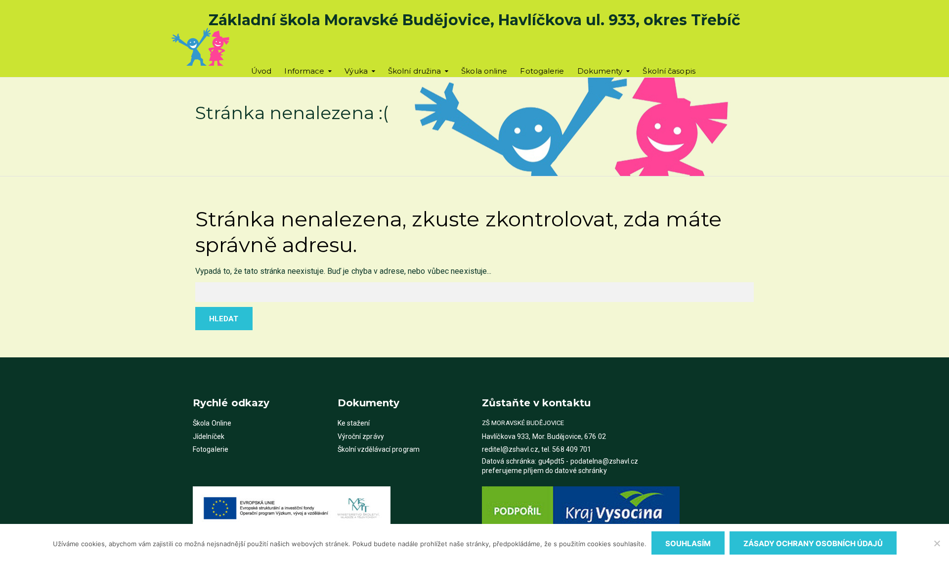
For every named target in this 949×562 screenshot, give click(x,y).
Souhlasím (688, 543)
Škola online (484, 71)
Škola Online (212, 423)
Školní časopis (669, 71)
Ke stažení (354, 423)
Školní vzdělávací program (379, 449)
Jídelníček (208, 436)
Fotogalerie (542, 71)
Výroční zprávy (361, 436)
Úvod (261, 71)
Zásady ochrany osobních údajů (813, 543)
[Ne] (937, 543)
